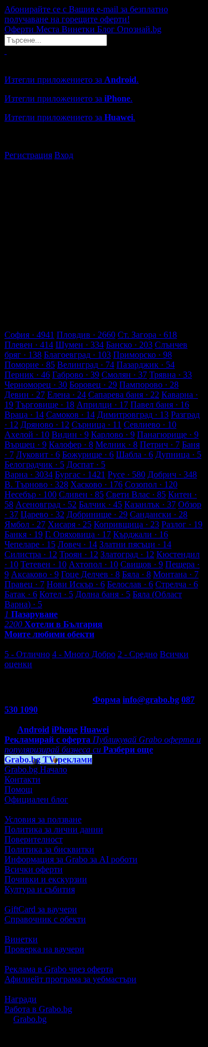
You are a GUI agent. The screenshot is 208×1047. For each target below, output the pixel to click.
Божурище (88, 454)
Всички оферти (33, 869)
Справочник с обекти (45, 919)
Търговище (45, 404)
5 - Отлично (27, 654)
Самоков (70, 414)
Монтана (176, 574)
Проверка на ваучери (44, 949)
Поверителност (33, 839)
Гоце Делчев (90, 574)
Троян (78, 554)
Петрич (160, 444)
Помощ (18, 789)
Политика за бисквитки (49, 849)
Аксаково (35, 574)
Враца (24, 414)
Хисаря (70, 524)
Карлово (113, 434)
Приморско (142, 354)
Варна (28, 474)
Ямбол (24, 524)
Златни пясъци (135, 544)
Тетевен (44, 564)
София (29, 334)
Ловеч (77, 544)
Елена (66, 394)
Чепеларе (29, 544)
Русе (126, 474)
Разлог (181, 524)
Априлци (102, 404)
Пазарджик (145, 364)
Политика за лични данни (53, 829)
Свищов (141, 564)
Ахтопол (93, 564)
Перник (27, 374)
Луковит (38, 454)
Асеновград (46, 504)
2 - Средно (138, 654)
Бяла (136, 574)
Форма (106, 699)
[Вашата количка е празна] (5, 50)
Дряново (45, 424)
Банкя (23, 534)
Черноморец (35, 384)
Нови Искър (76, 584)
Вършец (25, 444)
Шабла (134, 454)
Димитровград (133, 414)
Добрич (172, 474)
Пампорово (149, 384)
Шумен (79, 344)
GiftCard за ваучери (40, 909)
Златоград (127, 554)
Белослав (130, 584)
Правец (24, 584)
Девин (24, 394)
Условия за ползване (43, 819)
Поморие (29, 364)
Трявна (170, 374)
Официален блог (36, 799)
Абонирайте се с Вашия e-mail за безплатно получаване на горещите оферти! (86, 14)
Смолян (124, 374)
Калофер (71, 444)
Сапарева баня (123, 394)
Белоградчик (34, 464)
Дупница (178, 454)
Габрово (75, 374)
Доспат (86, 464)
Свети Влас (136, 494)
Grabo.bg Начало (35, 769)
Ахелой (26, 434)
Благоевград (77, 354)
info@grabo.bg (151, 699)
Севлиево (150, 424)
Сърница (96, 424)
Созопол (151, 484)
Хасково (96, 484)
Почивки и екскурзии (45, 879)
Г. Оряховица (78, 534)
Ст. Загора (147, 334)
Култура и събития (39, 889)
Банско (129, 344)
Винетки (21, 939)
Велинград (85, 364)
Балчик (100, 504)
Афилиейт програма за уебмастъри (70, 979)
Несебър (30, 494)
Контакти (22, 779)
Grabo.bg (30, 1019)
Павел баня (159, 404)
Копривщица (126, 524)
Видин (70, 434)
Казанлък (150, 504)
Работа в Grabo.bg (38, 1009)
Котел (56, 594)
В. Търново (36, 484)
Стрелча (176, 584)
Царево (42, 514)
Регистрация (28, 155)
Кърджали (140, 534)
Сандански (158, 514)
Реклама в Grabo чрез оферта (58, 969)
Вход (63, 155)
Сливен (81, 494)
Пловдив (86, 334)
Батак (20, 594)
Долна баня (102, 594)
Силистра (30, 554)
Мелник (116, 444)
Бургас (80, 474)
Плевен (28, 344)
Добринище (97, 514)
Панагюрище (168, 434)
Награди (20, 999)
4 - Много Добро (83, 654)
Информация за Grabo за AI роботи (71, 859)
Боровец (93, 384)
